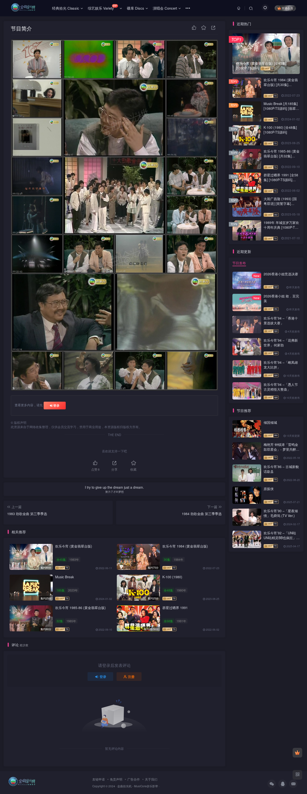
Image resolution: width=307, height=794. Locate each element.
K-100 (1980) (172, 576)
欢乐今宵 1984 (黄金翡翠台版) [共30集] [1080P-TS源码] (281, 84)
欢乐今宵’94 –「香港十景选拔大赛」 (281, 320)
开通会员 (287, 8)
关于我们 (151, 779)
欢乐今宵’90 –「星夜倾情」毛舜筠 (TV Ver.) (281, 513)
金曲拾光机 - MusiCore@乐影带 (137, 786)
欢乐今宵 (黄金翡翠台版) (73, 546)
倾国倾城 (270, 422)
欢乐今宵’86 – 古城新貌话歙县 (281, 469)
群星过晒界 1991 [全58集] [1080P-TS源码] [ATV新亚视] (281, 179)
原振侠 (269, 488)
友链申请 (98, 779)
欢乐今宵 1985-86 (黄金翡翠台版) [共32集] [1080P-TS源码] (282, 156)
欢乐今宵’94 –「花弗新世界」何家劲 (281, 342)
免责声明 (116, 779)
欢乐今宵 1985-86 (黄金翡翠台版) (80, 607)
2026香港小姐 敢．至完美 (281, 298)
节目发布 (239, 262)
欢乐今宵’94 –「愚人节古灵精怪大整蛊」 (281, 387)
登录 (56, 405)
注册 (131, 676)
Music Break (64, 576)
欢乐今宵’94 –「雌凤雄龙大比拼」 (281, 364)
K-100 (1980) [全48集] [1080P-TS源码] (280, 130)
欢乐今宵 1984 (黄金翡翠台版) (185, 546)
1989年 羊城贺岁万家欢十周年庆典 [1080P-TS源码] (281, 227)
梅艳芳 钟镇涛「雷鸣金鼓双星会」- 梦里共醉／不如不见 (281, 449)
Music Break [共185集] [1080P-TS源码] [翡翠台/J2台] (281, 108)
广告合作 (133, 779)
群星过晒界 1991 (175, 607)
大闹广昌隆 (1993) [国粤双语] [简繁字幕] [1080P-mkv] (280, 203)
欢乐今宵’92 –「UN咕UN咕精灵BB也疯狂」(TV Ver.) (280, 537)
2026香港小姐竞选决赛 (281, 273)
